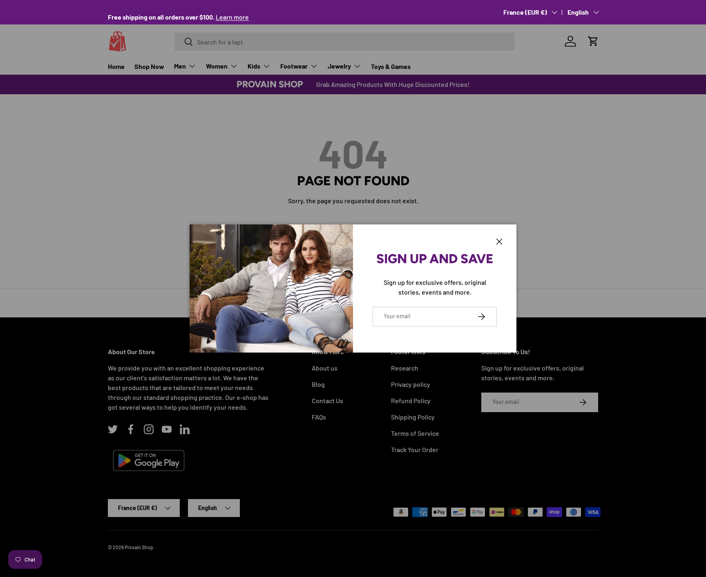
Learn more (232, 17)
